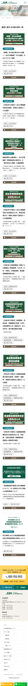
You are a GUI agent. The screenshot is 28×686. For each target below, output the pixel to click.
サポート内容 (7, 632)
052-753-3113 (10, 605)
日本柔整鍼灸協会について (9, 628)
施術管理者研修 (7, 340)
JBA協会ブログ (8, 17)
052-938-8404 (10, 609)
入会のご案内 (7, 642)
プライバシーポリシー (9, 674)
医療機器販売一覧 (7, 649)
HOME (2, 17)
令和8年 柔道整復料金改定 (10, 286)
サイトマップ (20, 674)
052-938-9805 (10, 607)
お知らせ (6, 662)
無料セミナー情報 (7, 656)
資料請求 (6, 669)
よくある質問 (7, 652)
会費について (8, 645)
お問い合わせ (8, 587)
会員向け (6, 504)
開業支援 (7, 635)
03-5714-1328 (10, 618)
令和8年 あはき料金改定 (10, 71)
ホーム (5, 625)
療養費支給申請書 (18, 340)
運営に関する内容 (8, 73)
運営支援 (7, 638)
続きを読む (14, 77)
